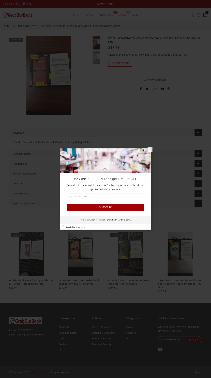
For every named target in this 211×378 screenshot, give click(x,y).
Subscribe (105, 207)
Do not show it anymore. (75, 227)
